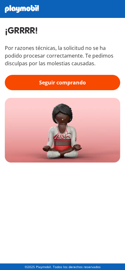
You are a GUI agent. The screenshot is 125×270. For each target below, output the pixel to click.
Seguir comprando (62, 82)
